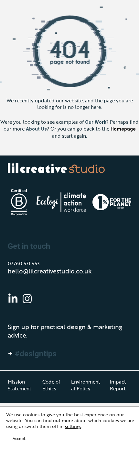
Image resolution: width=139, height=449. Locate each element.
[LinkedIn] (13, 299)
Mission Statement (19, 385)
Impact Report (118, 385)
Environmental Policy (85, 385)
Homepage (123, 129)
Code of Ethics (51, 385)
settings (73, 426)
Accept (19, 438)
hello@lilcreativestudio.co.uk (50, 271)
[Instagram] (27, 299)
